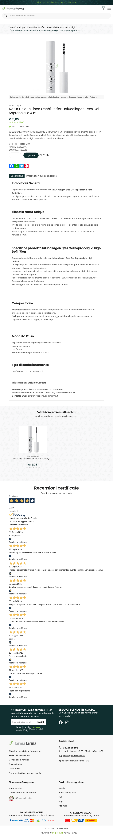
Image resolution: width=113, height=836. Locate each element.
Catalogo (20, 27)
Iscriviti (40, 722)
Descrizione (16, 175)
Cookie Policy (15, 792)
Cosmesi (30, 27)
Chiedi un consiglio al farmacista (25, 751)
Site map (63, 805)
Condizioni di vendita (19, 759)
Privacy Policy (15, 764)
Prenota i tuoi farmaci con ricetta (25, 773)
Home (12, 27)
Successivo (23, 525)
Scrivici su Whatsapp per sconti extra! (57, 2)
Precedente (13, 525)
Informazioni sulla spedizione (41, 175)
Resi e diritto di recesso (20, 755)
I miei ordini (14, 768)
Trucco (38, 27)
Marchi (62, 788)
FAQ (60, 797)
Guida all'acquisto (67, 792)
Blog (61, 801)
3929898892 (70, 747)
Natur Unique (15, 105)
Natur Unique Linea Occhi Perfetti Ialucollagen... (32, 459)
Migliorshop (57, 832)
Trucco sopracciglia (66, 27)
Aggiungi (31, 155)
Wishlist (46, 155)
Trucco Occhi (49, 27)
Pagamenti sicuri (17, 788)
